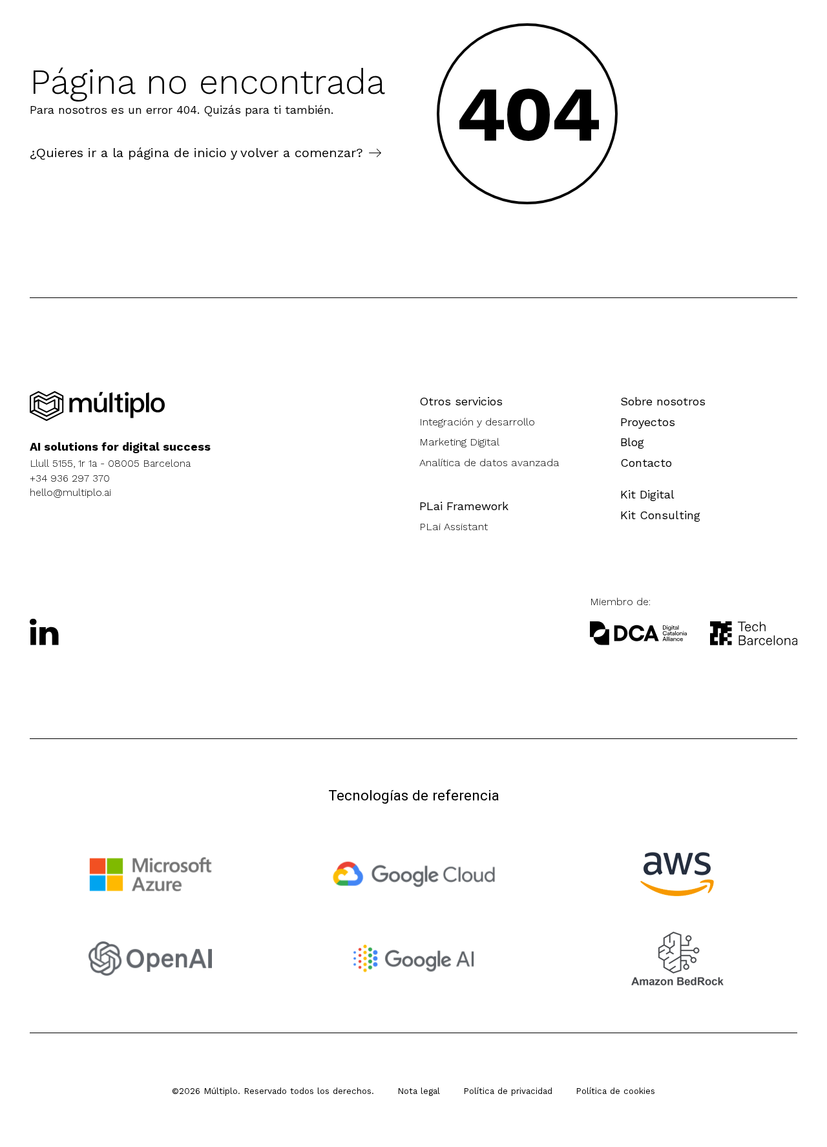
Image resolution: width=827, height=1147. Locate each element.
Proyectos (647, 422)
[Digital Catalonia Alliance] (753, 633)
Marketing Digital (459, 442)
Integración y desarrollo (477, 422)
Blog (632, 442)
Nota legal (418, 1091)
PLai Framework (463, 506)
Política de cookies (615, 1091)
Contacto (646, 462)
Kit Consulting (660, 515)
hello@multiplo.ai (70, 492)
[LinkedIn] (44, 631)
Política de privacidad (507, 1091)
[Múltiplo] (97, 406)
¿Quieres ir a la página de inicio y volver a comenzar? (196, 152)
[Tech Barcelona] (638, 633)
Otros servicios (461, 401)
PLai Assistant (453, 526)
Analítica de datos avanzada (489, 462)
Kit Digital (647, 494)
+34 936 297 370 (70, 478)
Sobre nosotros (663, 401)
